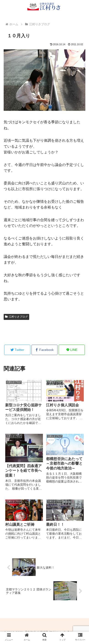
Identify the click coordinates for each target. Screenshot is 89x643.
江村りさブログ (18, 316)
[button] (80, 607)
